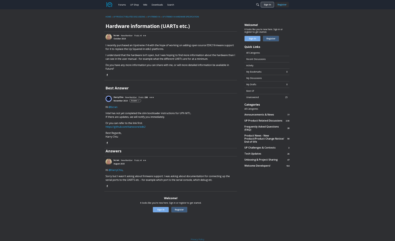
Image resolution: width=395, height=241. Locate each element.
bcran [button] (116, 35)
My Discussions (254, 78)
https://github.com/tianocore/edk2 (126, 126)
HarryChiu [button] (118, 97)
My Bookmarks (267, 71)
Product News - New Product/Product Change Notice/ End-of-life (266, 138)
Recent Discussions (256, 59)
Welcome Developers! (266, 165)
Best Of (250, 90)
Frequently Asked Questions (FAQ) (266, 128)
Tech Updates (266, 153)
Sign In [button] (160, 209)
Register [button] (179, 209)
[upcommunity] (109, 5)
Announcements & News (266, 114)
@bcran (113, 107)
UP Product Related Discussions (266, 120)
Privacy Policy (197, 239)
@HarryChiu (116, 170)
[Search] (257, 4)
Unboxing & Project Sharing (266, 159)
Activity (249, 65)
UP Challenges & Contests (266, 147)
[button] (109, 37)
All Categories (253, 52)
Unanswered (267, 97)
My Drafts (267, 84)
